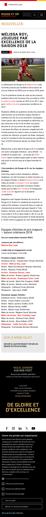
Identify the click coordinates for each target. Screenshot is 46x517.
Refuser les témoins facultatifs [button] (16, 507)
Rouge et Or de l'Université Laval (10, 15)
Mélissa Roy (32, 85)
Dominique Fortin (22, 183)
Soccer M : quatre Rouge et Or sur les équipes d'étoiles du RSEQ (21, 345)
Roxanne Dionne (32, 180)
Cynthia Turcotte (12, 104)
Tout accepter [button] (10, 500)
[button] (12, 513)
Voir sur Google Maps (23, 396)
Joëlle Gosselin (9, 101)
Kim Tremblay (23, 189)
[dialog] (23, 474)
